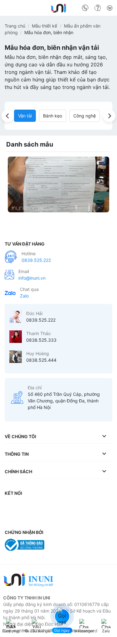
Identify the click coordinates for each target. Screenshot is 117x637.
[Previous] (8, 116)
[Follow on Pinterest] (60, 505)
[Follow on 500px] (11, 518)
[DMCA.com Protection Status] (63, 544)
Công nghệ (84, 115)
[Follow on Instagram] (23, 505)
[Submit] (105, 9)
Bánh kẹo (52, 115)
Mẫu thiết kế (44, 25)
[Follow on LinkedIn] (73, 505)
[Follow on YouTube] (85, 505)
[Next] (109, 116)
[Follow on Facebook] (11, 505)
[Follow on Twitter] (48, 505)
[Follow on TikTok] (36, 505)
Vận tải (25, 115)
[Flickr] (97, 505)
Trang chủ (15, 25)
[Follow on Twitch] (23, 518)
